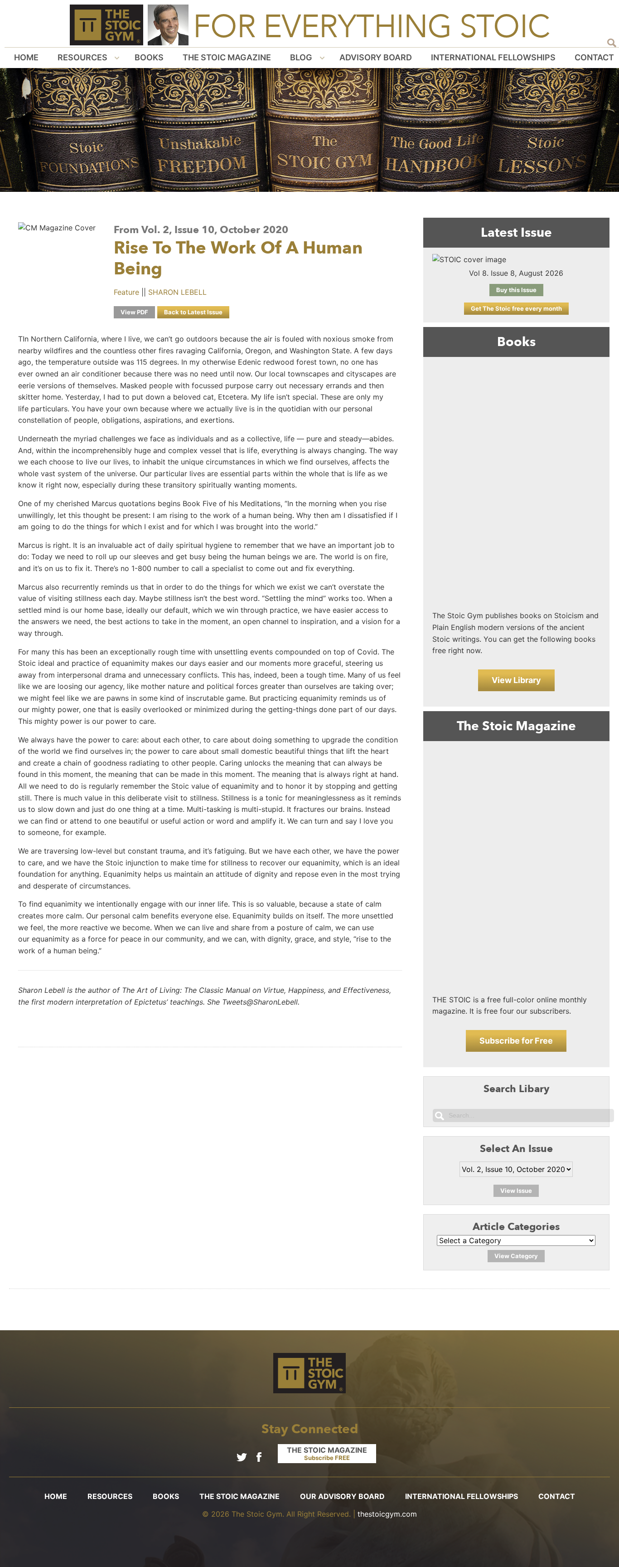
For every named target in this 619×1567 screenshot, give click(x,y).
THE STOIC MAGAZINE (327, 1453)
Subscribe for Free (516, 1040)
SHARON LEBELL (177, 292)
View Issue (516, 1190)
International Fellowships (493, 57)
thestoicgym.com (387, 1513)
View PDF (134, 312)
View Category (516, 1255)
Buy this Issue (516, 289)
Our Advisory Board (342, 1496)
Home (26, 57)
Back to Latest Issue (193, 312)
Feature (126, 292)
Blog (301, 57)
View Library (516, 680)
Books (149, 57)
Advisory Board (375, 57)
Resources (82, 57)
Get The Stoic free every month (516, 308)
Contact (594, 57)
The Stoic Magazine (227, 57)
